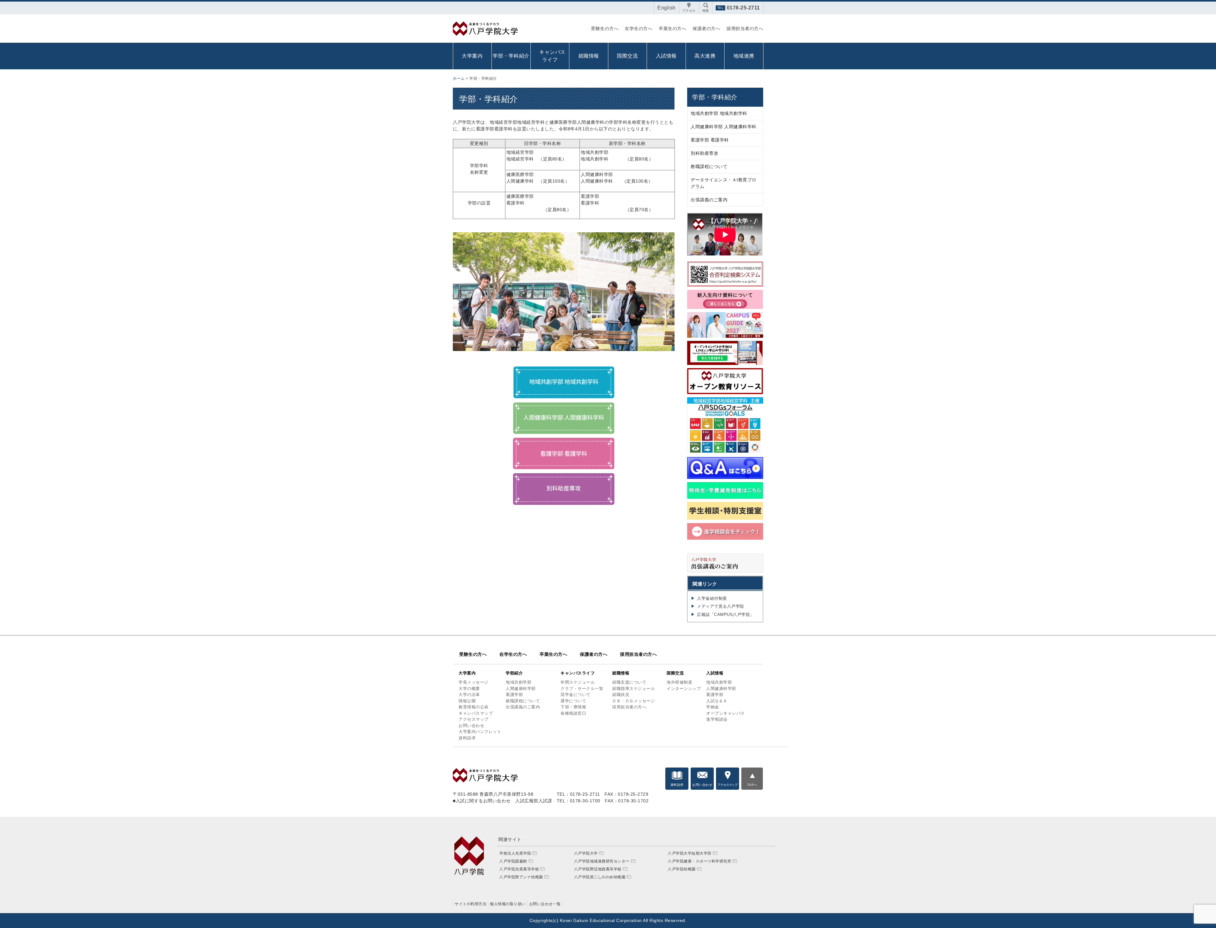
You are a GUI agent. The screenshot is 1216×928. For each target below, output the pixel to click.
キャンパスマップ (476, 713)
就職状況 (620, 694)
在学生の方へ (638, 28)
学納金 (712, 707)
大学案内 (472, 56)
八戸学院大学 (586, 853)
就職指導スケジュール (633, 688)
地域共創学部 (518, 682)
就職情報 (588, 56)
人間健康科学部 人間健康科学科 (724, 126)
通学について (573, 701)
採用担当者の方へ (744, 28)
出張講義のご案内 (709, 199)
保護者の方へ (706, 28)
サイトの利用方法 (470, 904)
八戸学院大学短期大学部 (690, 853)
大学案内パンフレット (480, 731)
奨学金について (575, 694)
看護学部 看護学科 (710, 139)
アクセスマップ (474, 719)
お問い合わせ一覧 (545, 904)
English (666, 7)
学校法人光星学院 (515, 853)
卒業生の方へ (672, 28)
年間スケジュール (577, 682)
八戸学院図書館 (513, 861)
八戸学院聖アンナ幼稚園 (521, 877)
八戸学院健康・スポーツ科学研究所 (699, 861)
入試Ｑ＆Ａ (716, 701)
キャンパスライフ (577, 673)
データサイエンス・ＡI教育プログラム (724, 183)
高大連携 (704, 56)
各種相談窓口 (573, 713)
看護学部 (514, 694)
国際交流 (627, 56)
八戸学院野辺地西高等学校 (598, 869)
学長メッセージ (474, 682)
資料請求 (467, 738)
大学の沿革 (469, 694)
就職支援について (629, 682)
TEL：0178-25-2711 (578, 794)
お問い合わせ (471, 725)
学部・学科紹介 (511, 56)
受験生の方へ (604, 28)
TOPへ (752, 785)
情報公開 (467, 701)
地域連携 (743, 56)
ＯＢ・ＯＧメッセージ (633, 701)
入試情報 (666, 56)
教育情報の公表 (474, 707)
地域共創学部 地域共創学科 (719, 113)
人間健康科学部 (521, 688)
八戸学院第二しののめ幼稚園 (600, 877)
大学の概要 (469, 688)
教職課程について (709, 166)
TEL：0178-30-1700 (578, 800)
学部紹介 (514, 673)
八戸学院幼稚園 (682, 869)
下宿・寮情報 (573, 707)
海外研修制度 (679, 682)
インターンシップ (684, 688)
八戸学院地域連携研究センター (602, 861)
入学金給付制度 (712, 598)
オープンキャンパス (725, 713)
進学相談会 (717, 719)
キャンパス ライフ (551, 55)
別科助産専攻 (704, 153)
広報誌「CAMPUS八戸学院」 (725, 614)
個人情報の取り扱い (508, 904)
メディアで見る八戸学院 (720, 606)
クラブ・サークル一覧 (581, 688)
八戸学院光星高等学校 (519, 869)
